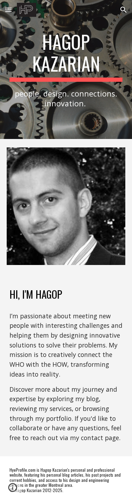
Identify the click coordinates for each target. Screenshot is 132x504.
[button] (8, 9)
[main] (66, 69)
